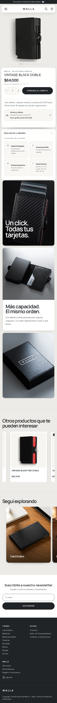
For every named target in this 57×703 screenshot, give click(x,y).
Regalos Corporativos (11, 672)
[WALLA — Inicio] (28, 9)
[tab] (20, 64)
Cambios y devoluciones (40, 637)
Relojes (5, 650)
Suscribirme (29, 606)
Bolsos (5, 647)
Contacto (34, 630)
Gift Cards (6, 666)
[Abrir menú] (5, 8)
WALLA (7, 71)
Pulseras (6, 640)
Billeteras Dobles (22, 71)
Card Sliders (7, 630)
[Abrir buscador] (46, 8)
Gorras (5, 653)
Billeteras (6, 633)
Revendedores (8, 669)
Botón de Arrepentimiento (40, 633)
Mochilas (6, 643)
